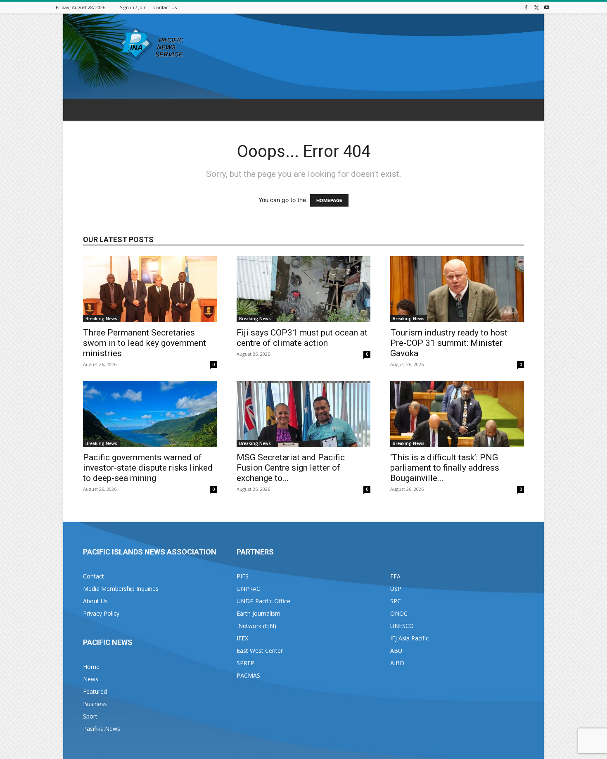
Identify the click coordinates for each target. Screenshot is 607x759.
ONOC (399, 613)
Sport (90, 716)
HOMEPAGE (329, 200)
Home (91, 667)
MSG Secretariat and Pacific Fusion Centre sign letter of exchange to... (291, 467)
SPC (395, 601)
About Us (95, 601)
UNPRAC (248, 588)
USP (395, 588)
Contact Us (165, 7)
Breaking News (101, 318)
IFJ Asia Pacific (409, 638)
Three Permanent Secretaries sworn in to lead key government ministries (144, 343)
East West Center (260, 650)
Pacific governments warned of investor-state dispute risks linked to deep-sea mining (148, 467)
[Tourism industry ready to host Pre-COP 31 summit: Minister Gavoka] (457, 289)
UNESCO (402, 626)
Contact (93, 576)
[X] (536, 7)
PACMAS (248, 675)
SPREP (245, 663)
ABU (396, 650)
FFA (395, 576)
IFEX (242, 638)
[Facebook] (526, 7)
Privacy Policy (101, 613)
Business (95, 704)
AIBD (397, 663)
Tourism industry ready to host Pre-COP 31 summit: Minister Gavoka (448, 343)
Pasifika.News (101, 729)
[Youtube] (546, 7)
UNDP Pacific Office (263, 601)
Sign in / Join (133, 7)
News (90, 679)
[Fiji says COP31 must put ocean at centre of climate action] (303, 289)
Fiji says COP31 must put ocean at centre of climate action (302, 338)
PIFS (243, 576)
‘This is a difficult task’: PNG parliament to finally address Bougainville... (444, 467)
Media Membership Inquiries (121, 588)
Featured (95, 691)
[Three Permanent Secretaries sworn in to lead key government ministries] (150, 289)
